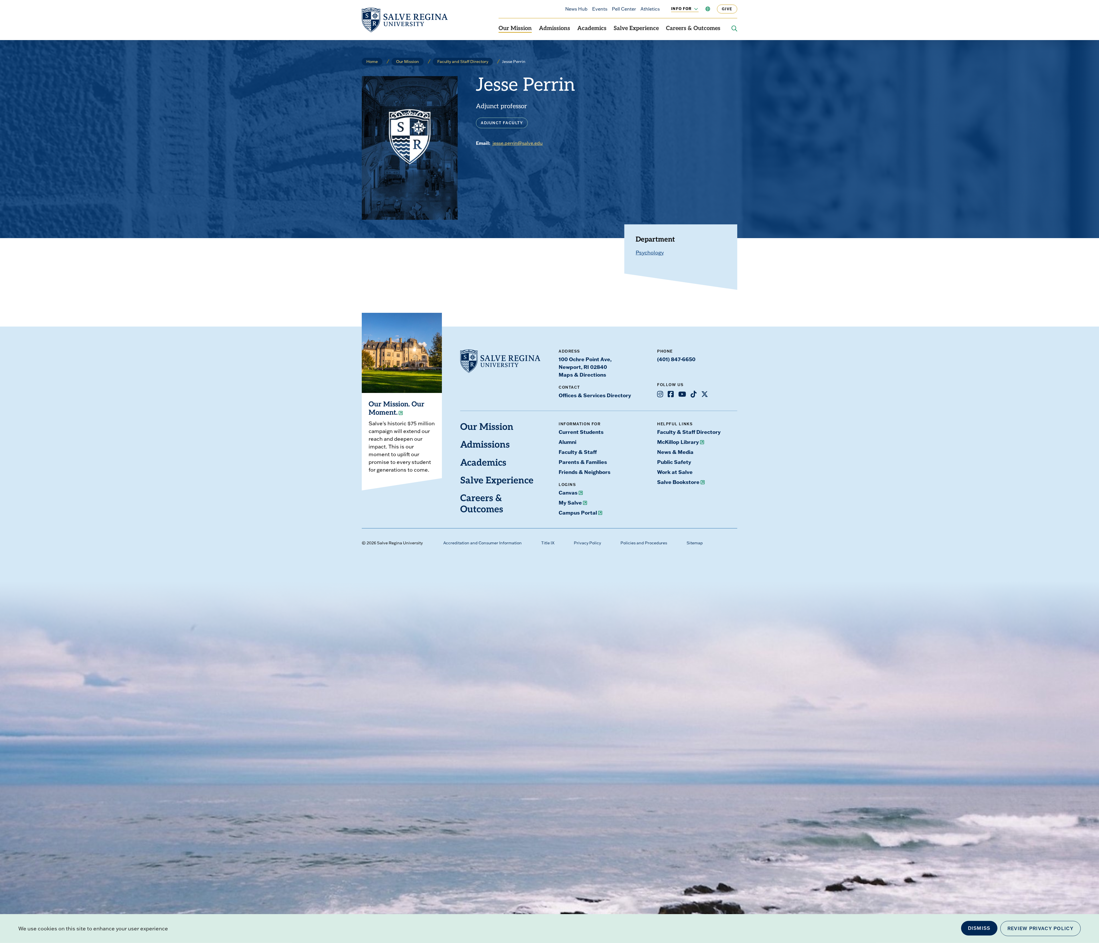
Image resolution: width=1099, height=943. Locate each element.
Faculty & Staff (578, 451)
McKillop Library (678, 441)
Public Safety (674, 461)
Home (372, 61)
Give (727, 9)
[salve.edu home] (405, 20)
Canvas (568, 492)
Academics (591, 28)
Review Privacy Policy (1040, 928)
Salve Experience (636, 28)
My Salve (570, 502)
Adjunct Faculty (502, 122)
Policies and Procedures (643, 542)
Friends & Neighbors (584, 471)
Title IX (547, 542)
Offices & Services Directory (595, 395)
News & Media (675, 451)
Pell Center (624, 8)
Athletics (650, 8)
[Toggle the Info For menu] (693, 9)
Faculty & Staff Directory (689, 431)
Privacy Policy (587, 542)
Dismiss (979, 928)
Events (599, 8)
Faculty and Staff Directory (462, 61)
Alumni (567, 441)
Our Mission (515, 28)
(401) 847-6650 (676, 359)
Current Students (581, 431)
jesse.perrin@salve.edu (518, 143)
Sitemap (695, 542)
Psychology (650, 252)
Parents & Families (583, 461)
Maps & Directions (582, 374)
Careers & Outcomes (693, 28)
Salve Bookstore (678, 482)
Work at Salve (675, 471)
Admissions (554, 28)
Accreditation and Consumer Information (482, 542)
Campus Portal (578, 512)
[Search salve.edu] (734, 28)
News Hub (576, 8)
